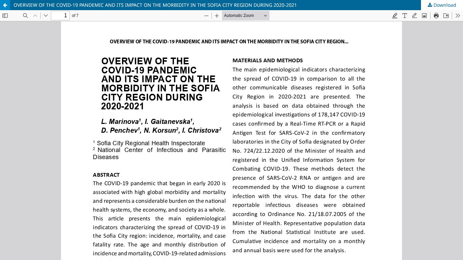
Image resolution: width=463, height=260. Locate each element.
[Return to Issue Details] (5, 5)
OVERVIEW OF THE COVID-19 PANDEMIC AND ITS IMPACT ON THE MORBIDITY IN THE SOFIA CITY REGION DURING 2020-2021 (155, 5)
